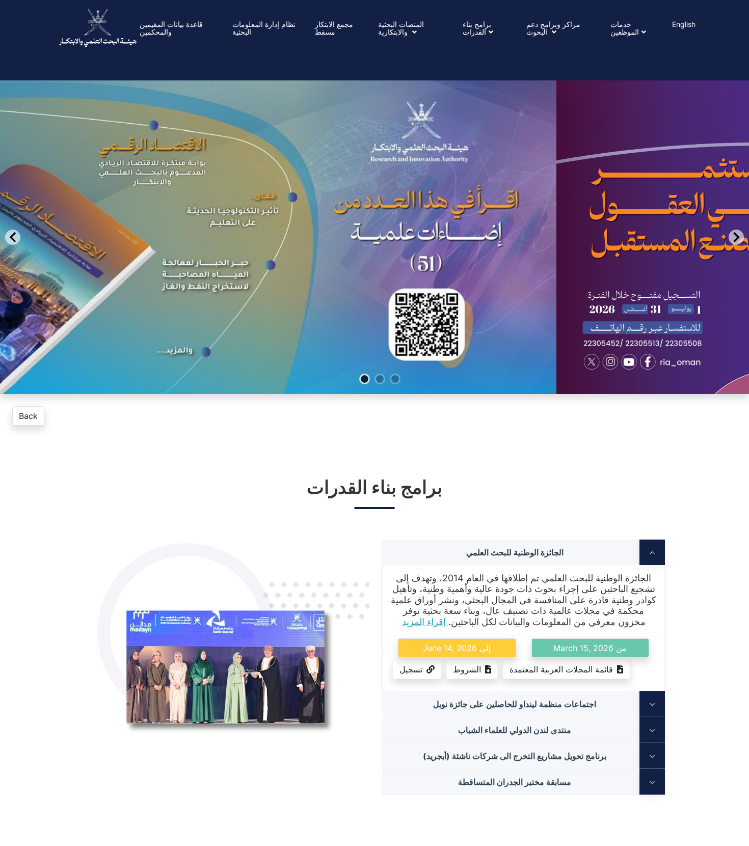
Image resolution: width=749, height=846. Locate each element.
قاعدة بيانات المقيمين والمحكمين (171, 28)
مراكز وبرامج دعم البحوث (553, 28)
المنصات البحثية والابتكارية (401, 28)
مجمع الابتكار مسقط (334, 28)
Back (28, 416)
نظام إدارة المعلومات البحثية (264, 28)
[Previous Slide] (12, 237)
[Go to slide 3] (406, 414)
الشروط (467, 669)
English (684, 24)
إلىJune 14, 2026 (457, 648)
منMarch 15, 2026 (590, 648)
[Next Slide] (736, 237)
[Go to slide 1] (376, 414)
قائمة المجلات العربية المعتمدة (561, 669)
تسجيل (410, 669)
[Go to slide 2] (391, 414)
